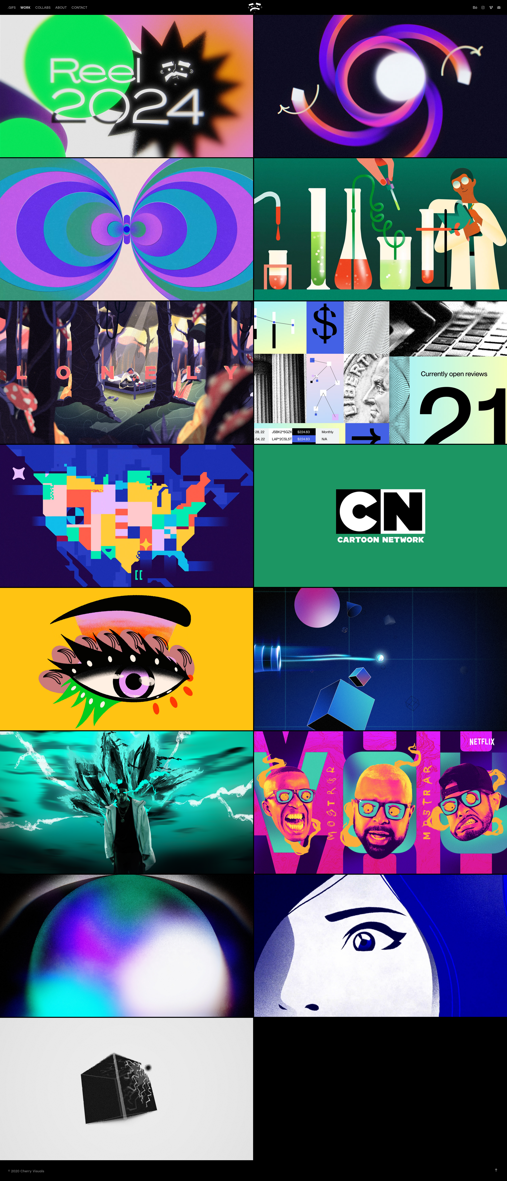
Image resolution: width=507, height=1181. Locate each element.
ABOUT (61, 7)
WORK (25, 7)
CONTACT (79, 7)
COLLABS (43, 7)
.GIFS (12, 7)
